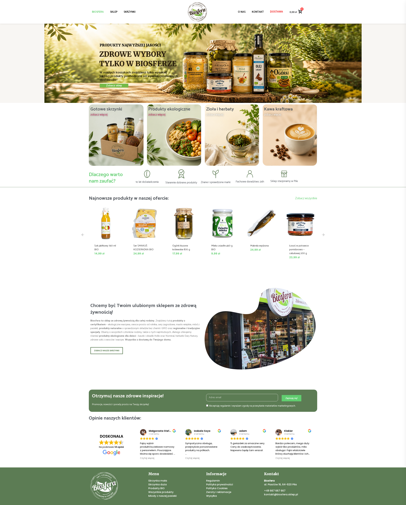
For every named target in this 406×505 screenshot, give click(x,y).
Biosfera (98, 12)
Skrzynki (129, 12)
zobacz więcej (99, 114)
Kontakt (258, 12)
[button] (82, 234)
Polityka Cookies (217, 488)
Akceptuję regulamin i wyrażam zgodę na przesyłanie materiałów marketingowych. (252, 406)
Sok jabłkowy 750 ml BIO (105, 248)
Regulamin (213, 480)
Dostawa (276, 12)
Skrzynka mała (157, 480)
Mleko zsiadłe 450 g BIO (221, 248)
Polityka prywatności (219, 484)
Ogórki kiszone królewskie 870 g (181, 248)
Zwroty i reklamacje (218, 492)
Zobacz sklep (114, 85)
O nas (242, 12)
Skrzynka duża (157, 484)
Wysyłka (211, 496)
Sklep (113, 12)
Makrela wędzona (259, 246)
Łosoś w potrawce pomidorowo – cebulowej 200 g (299, 250)
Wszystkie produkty (161, 492)
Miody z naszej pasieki (162, 496)
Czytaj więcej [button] (147, 458)
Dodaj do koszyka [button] (106, 236)
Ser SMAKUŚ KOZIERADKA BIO (143, 248)
